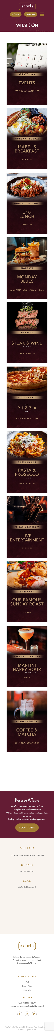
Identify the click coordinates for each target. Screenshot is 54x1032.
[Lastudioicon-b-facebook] (19, 1014)
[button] (15, 14)
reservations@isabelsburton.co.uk (32, 1005)
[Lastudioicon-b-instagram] (34, 1014)
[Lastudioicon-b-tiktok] (27, 1014)
